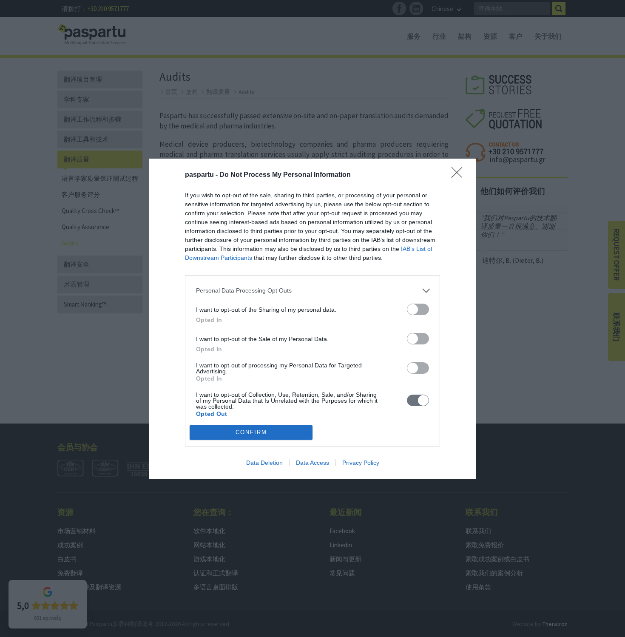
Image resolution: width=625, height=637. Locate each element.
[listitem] (312, 290)
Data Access (312, 462)
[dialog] (312, 319)
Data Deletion (264, 462)
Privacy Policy (360, 462)
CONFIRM (251, 432)
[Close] (460, 175)
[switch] (418, 309)
